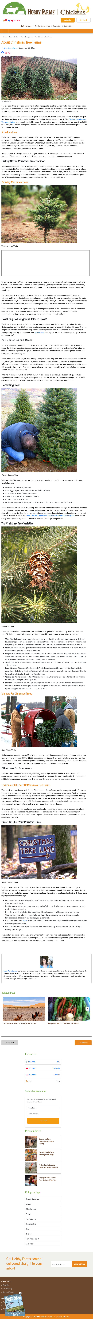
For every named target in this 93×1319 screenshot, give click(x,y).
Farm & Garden (13, 37)
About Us (6, 1285)
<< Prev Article (10, 1043)
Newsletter (57, 26)
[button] (87, 1009)
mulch (25, 921)
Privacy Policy (7, 1289)
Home (4, 37)
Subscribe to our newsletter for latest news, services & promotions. (41, 1100)
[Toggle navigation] (5, 31)
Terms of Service (8, 1292)
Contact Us (68, 26)
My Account (27, 26)
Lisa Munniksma (11, 48)
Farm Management (26, 37)
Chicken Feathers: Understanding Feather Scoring (46, 1141)
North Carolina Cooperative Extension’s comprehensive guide (50, 516)
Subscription (79, 1264)
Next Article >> (83, 1043)
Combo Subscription (42, 26)
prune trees (39, 332)
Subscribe (67, 20)
